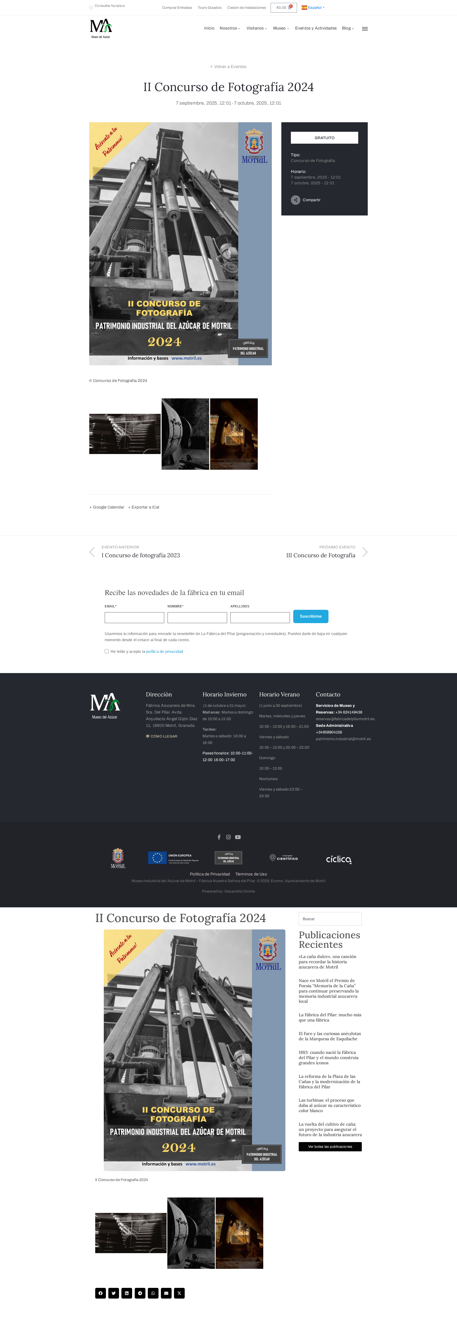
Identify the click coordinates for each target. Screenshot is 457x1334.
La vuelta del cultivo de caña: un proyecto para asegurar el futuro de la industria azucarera (330, 1129)
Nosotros (228, 28)
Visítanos (255, 28)
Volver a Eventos (230, 66)
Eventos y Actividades (316, 28)
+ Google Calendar (106, 507)
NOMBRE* (175, 606)
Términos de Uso (251, 874)
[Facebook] (219, 837)
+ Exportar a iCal (143, 507)
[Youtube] (237, 837)
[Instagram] (228, 837)
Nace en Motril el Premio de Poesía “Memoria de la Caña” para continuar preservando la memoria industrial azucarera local (329, 991)
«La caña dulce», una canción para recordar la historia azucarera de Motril (327, 962)
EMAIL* (111, 606)
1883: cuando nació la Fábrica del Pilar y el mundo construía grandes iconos (328, 1057)
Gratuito (325, 138)
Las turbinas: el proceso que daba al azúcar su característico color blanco (330, 1105)
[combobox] (330, 918)
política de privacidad (164, 652)
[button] (100, 1293)
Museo (279, 28)
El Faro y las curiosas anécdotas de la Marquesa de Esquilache (330, 1036)
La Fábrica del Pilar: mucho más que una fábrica (330, 1017)
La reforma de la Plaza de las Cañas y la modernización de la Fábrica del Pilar (329, 1082)
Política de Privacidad (210, 874)
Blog (346, 28)
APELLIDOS (239, 606)
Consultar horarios (110, 6)
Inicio (209, 28)
